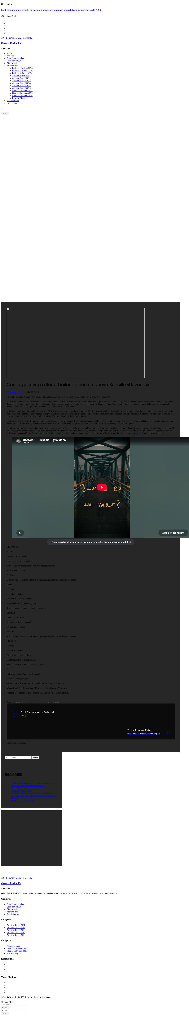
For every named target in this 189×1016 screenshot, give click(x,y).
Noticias (22, 392)
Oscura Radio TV (11, 43)
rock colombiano (54, 702)
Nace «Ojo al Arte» (19, 788)
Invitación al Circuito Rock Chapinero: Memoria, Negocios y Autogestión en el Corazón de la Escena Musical (33, 795)
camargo (19, 702)
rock (40, 702)
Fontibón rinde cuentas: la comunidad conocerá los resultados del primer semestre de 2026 (51, 10)
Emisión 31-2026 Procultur (22, 800)
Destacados (12, 392)
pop (30, 702)
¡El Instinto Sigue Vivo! (21, 790)
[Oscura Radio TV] (16, 38)
